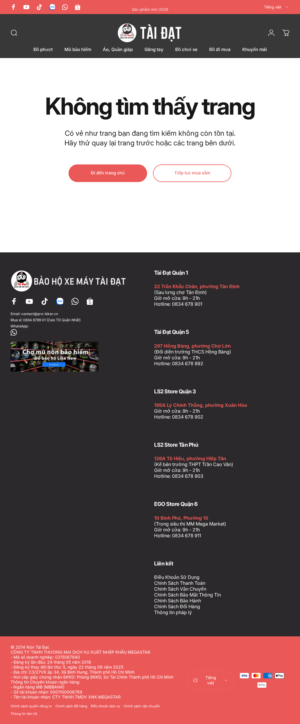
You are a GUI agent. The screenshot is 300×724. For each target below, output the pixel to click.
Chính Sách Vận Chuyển (180, 589)
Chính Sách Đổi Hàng (177, 606)
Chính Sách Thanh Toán (179, 583)
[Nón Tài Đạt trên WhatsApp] (70, 332)
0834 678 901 (187, 304)
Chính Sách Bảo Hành (177, 601)
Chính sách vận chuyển (142, 706)
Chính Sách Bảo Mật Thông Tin (187, 595)
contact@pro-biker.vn (39, 314)
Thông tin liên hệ (24, 714)
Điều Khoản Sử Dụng (177, 577)
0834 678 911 (186, 535)
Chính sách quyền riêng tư (31, 706)
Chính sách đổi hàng (71, 706)
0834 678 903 (187, 476)
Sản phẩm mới (150, 7)
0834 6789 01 (34, 320)
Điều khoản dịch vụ (105, 706)
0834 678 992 (187, 363)
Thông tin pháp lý (173, 612)
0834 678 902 (187, 417)
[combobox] (276, 7)
